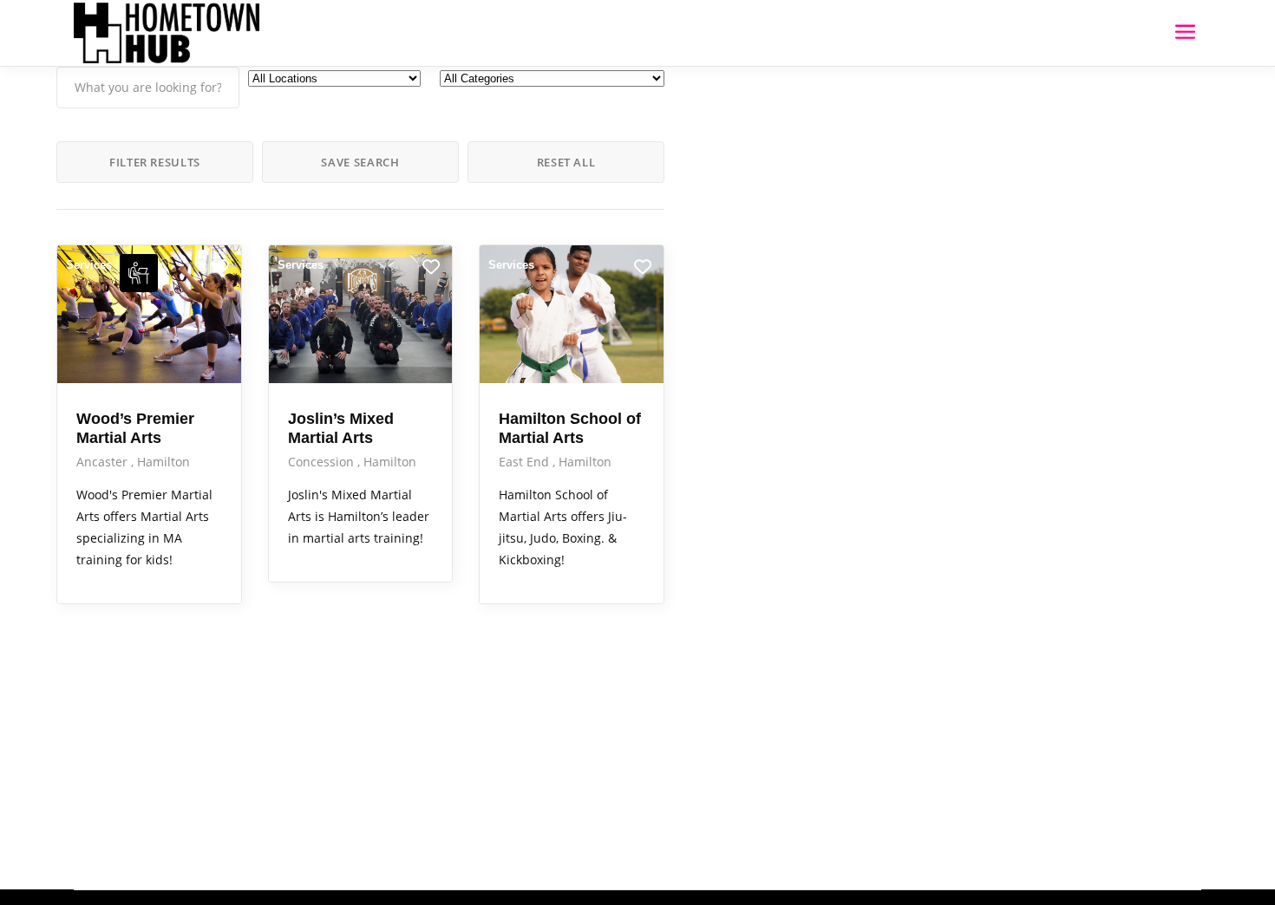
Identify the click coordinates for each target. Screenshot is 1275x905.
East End (525, 461)
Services (89, 264)
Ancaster (103, 461)
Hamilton (163, 461)
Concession (322, 461)
